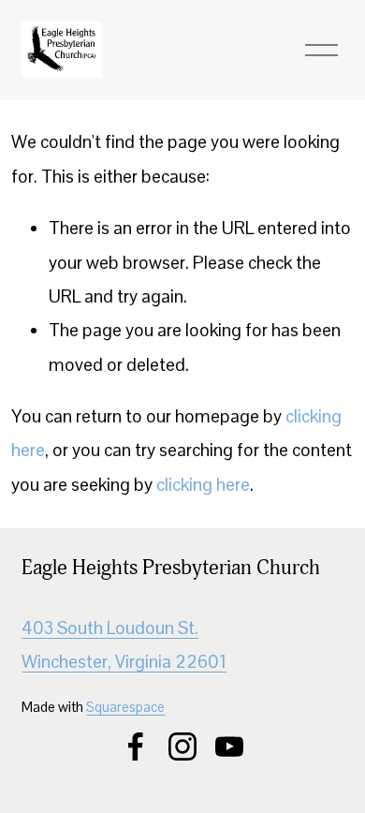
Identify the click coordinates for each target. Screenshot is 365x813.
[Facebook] (136, 746)
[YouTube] (229, 746)
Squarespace (125, 707)
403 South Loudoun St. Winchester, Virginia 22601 (124, 644)
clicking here (203, 484)
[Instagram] (182, 746)
